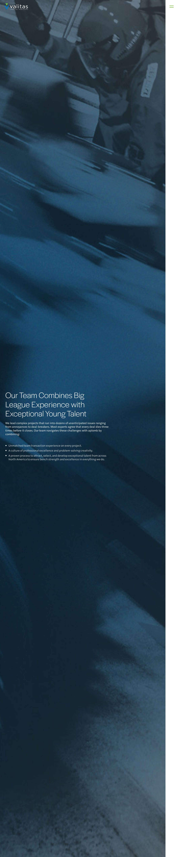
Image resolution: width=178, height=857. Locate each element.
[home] (16, 6)
